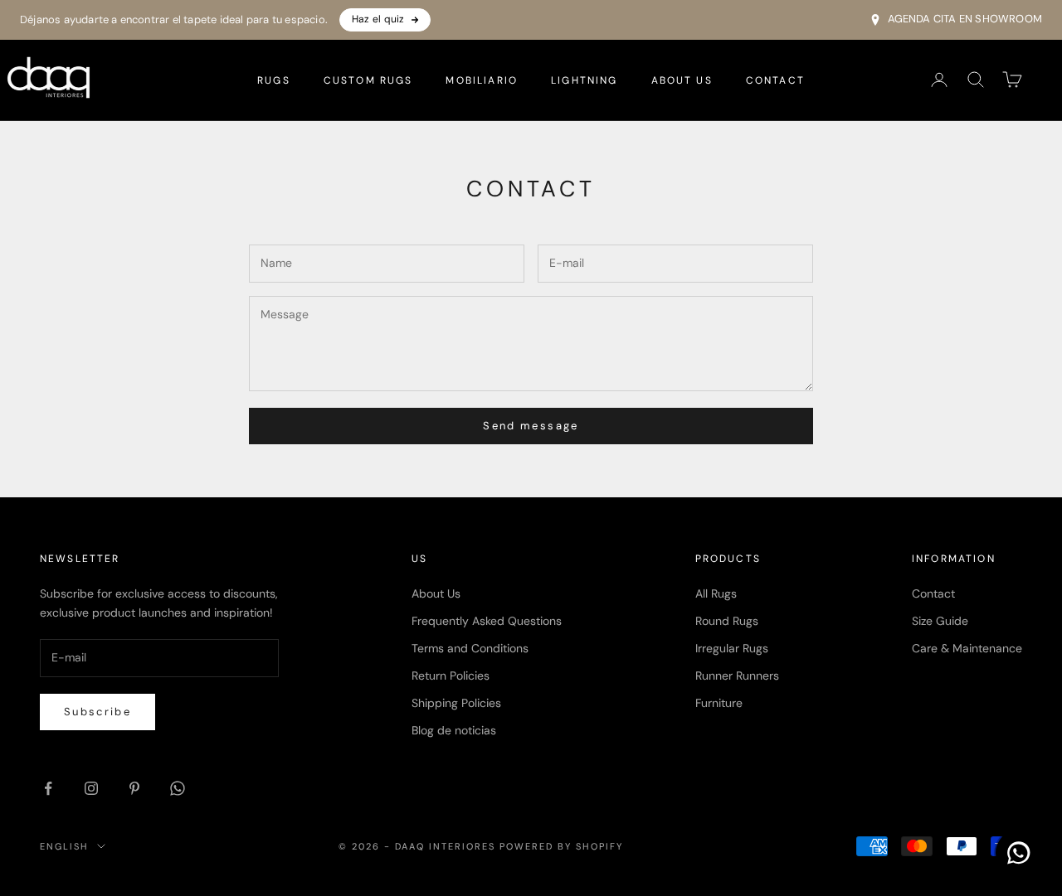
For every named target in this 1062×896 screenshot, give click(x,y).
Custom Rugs (368, 79)
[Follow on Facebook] (48, 788)
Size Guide (940, 620)
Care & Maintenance (967, 648)
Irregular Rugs (731, 648)
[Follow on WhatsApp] (177, 788)
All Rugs (716, 593)
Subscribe (97, 712)
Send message (530, 426)
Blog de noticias (454, 730)
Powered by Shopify (561, 846)
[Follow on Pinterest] (134, 788)
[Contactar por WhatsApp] (1019, 853)
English (64, 846)
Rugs (273, 79)
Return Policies (451, 675)
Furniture (719, 702)
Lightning (584, 79)
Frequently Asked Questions (487, 620)
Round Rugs (726, 620)
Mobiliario (482, 79)
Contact (775, 79)
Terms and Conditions (470, 648)
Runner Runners (737, 675)
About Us (682, 79)
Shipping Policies (456, 702)
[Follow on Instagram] (91, 788)
